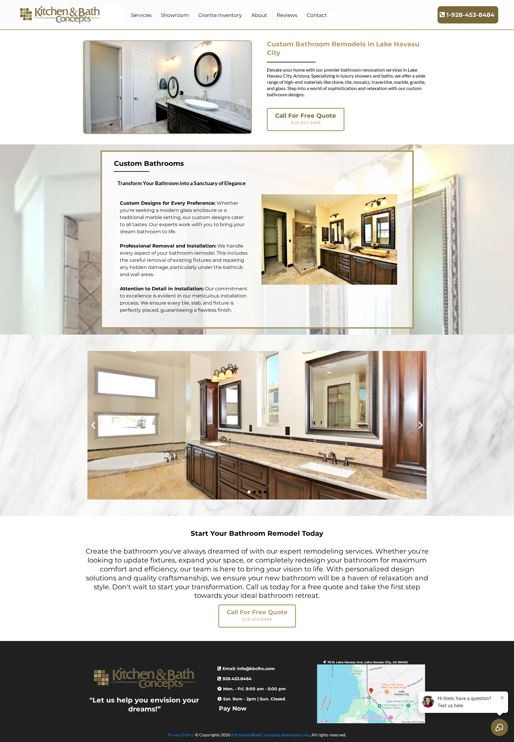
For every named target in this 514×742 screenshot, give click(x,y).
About (259, 15)
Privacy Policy (181, 734)
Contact (317, 15)
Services (141, 15)
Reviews (287, 15)
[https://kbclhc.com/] (71, 14)
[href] (371, 693)
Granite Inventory (220, 15)
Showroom (175, 15)
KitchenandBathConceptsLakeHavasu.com (270, 734)
